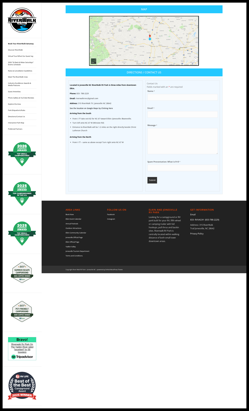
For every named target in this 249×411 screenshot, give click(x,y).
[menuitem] (22, 44)
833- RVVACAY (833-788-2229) (204, 219)
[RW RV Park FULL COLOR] (22, 20)
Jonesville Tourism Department (77, 251)
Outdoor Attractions (73, 228)
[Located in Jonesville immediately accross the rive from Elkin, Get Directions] (150, 39)
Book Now (70, 214)
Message (152, 125)
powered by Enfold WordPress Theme (110, 269)
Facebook (111, 214)
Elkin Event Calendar (73, 219)
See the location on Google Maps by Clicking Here (91, 108)
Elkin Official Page (72, 242)
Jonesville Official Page (74, 237)
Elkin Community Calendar (76, 233)
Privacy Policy (196, 233)
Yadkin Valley (71, 246)
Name (151, 91)
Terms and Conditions (74, 256)
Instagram (111, 219)
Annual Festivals (72, 223)
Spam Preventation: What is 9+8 (163, 161)
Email (150, 108)
